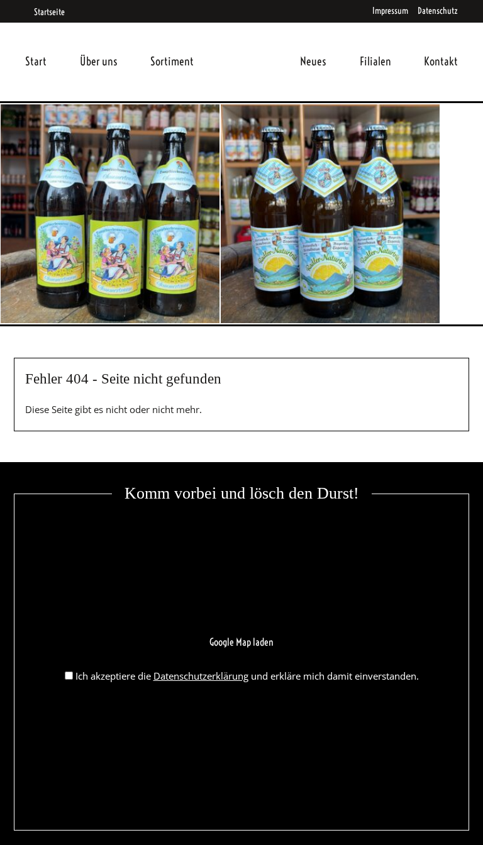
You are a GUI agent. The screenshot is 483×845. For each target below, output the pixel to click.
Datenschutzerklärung (200, 676)
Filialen (375, 61)
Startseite (49, 12)
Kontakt (441, 61)
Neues (313, 61)
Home (247, 46)
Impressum (390, 10)
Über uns (99, 61)
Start (36, 61)
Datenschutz (438, 10)
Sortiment (172, 61)
